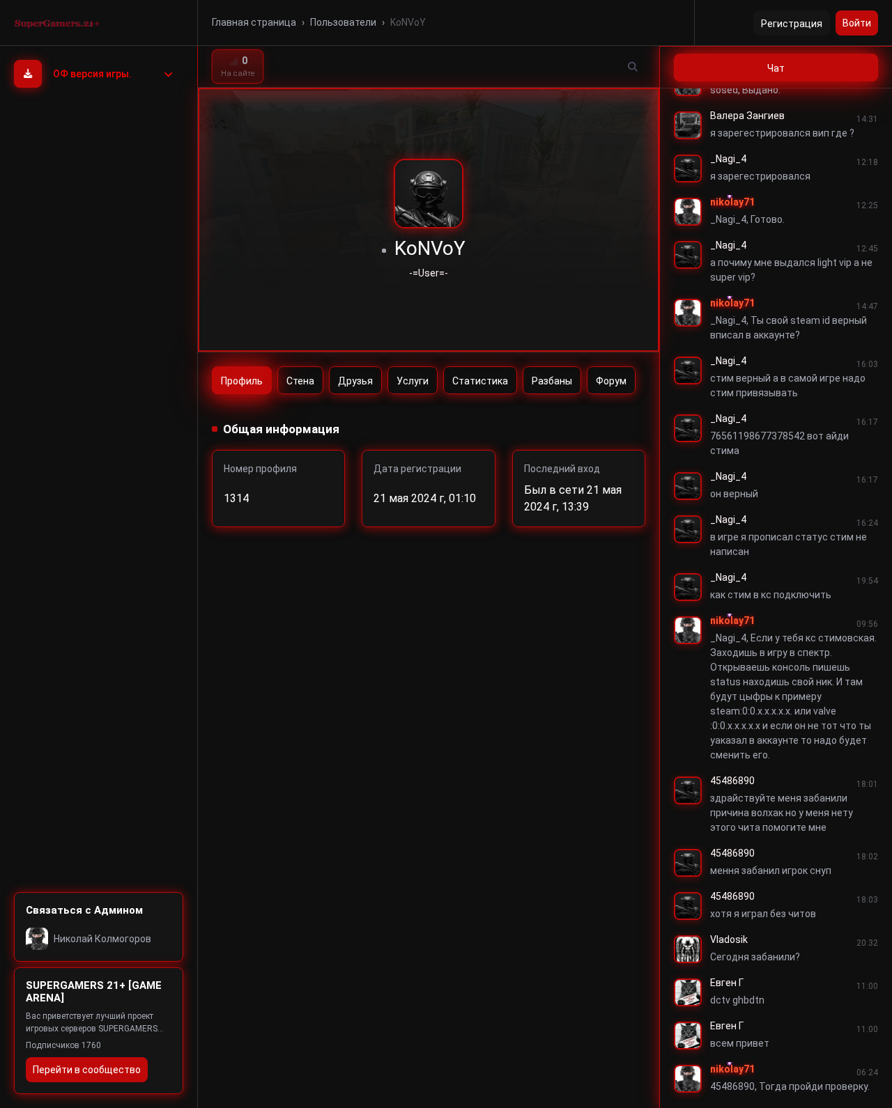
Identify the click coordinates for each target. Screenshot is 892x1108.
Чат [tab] (776, 68)
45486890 (732, 780)
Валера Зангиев (747, 115)
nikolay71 (732, 202)
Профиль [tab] (242, 381)
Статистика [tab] (480, 381)
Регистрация (791, 23)
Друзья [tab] (355, 381)
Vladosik (729, 939)
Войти (857, 23)
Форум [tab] (611, 381)
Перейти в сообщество (87, 1069)
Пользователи (343, 22)
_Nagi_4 (728, 158)
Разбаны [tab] (552, 381)
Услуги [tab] (413, 381)
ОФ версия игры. (92, 73)
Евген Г (727, 982)
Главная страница (254, 22)
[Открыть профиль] (688, 125)
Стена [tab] (300, 381)
